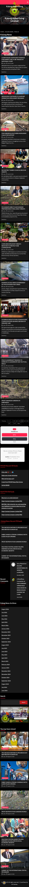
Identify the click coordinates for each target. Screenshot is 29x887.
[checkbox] (4, 882)
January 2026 (5, 628)
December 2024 (6, 671)
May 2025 (4, 655)
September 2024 (6, 681)
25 (9, 423)
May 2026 (4, 619)
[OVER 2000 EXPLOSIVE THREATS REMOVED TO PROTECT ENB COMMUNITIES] (14, 232)
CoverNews (23, 882)
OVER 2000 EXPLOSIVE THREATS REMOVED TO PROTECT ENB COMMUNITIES (11, 245)
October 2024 (5, 677)
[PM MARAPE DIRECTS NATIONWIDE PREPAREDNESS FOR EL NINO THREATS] (14, 195)
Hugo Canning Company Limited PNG (12, 501)
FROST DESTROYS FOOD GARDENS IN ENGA (14, 541)
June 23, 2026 (10, 63)
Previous (4, 421)
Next (18, 423)
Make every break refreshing (9, 475)
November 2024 (6, 674)
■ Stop (14, 438)
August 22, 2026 (10, 756)
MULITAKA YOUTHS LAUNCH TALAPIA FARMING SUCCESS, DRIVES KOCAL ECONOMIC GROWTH (13, 548)
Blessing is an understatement (10, 498)
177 (15, 423)
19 (14, 421)
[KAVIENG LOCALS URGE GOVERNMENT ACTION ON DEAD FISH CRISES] (14, 271)
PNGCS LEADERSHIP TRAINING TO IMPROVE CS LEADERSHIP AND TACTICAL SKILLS (14, 361)
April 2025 (4, 658)
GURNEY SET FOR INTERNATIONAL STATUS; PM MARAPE (14, 557)
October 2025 (5, 638)
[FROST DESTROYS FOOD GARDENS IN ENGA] (14, 800)
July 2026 (4, 612)
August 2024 (5, 684)
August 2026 (5, 609)
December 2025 (6, 632)
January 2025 (5, 668)
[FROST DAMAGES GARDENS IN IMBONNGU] (14, 388)
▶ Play (14, 434)
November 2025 (6, 635)
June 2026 (4, 615)
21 (19, 421)
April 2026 (4, 622)
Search (2, 696)
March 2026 (5, 625)
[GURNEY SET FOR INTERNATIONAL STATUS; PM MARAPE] (14, 858)
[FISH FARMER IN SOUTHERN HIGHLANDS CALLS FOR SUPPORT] (14, 121)
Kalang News (5, 53)
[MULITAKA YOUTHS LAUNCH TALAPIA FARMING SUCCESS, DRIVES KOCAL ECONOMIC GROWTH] (14, 827)
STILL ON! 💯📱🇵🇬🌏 (8, 472)
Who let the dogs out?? (8, 478)
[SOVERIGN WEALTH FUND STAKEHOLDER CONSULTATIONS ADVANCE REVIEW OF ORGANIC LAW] (14, 307)
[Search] (28, 2)
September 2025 (6, 641)
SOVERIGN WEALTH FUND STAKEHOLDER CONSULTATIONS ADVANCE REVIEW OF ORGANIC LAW (14, 321)
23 (24, 421)
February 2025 (6, 664)
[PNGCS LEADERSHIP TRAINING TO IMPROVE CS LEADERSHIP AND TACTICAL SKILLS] (14, 348)
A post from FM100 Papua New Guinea (12, 482)
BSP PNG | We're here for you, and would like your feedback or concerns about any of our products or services (14, 506)
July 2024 (4, 687)
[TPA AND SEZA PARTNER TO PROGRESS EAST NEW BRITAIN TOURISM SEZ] (14, 741)
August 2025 (5, 645)
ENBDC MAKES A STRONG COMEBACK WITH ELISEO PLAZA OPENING (14, 535)
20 (16, 421)
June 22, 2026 (10, 286)
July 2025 (4, 648)
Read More (4, 72)
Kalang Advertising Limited (14, 19)
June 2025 (4, 651)
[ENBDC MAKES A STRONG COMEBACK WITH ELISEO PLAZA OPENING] (14, 770)
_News (4, 63)
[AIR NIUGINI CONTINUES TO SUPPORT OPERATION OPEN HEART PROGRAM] (14, 84)
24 (27, 421)
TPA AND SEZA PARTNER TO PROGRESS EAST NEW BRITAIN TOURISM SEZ (14, 528)
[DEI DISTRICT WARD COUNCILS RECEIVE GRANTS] (14, 158)
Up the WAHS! (6, 485)
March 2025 (5, 661)
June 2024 (4, 690)
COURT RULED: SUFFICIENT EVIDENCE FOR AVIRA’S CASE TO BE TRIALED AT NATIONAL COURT (13, 59)
